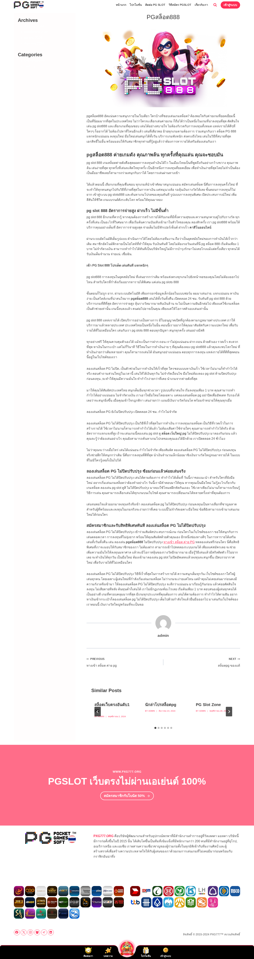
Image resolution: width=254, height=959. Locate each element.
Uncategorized (34, 60)
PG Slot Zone (208, 704)
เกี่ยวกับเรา (201, 4)
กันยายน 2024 (34, 43)
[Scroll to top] (244, 947)
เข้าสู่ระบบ (230, 5)
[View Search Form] (215, 5)
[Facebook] (17, 932)
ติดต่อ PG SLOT (155, 4)
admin (101, 716)
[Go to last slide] (97, 711)
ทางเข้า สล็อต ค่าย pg (102, 662)
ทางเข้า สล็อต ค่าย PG (179, 542)
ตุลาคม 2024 (33, 37)
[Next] (229, 711)
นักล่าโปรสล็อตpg (160, 704)
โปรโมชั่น (136, 4)
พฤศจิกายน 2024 (36, 32)
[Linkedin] (51, 932)
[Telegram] (44, 932)
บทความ (30, 66)
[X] (24, 932)
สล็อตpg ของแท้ (229, 662)
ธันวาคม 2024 (34, 26)
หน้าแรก (121, 4)
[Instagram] (30, 932)
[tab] (155, 728)
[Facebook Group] (37, 932)
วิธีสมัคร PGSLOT (180, 4)
